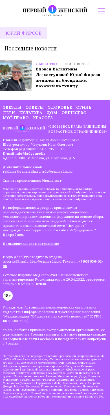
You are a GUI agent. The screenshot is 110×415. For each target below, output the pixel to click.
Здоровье (60, 107)
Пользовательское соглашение (31, 243)
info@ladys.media (30, 153)
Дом (52, 112)
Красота (43, 117)
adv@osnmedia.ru (57, 171)
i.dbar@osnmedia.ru (44, 261)
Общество (46, 64)
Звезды (12, 107)
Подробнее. (13, 234)
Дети (9, 112)
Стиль (83, 107)
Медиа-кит (52, 180)
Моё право (16, 117)
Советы (34, 107)
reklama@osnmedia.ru (22, 171)
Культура (30, 112)
